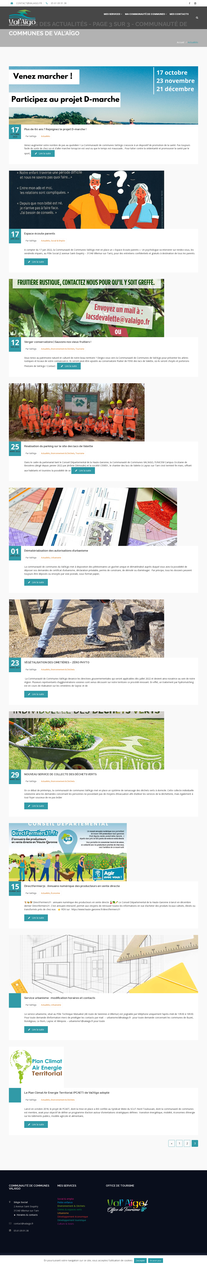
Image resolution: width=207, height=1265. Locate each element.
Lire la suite (44, 153)
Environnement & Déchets (63, 348)
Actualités (193, 42)
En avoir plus (155, 1260)
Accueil (180, 42)
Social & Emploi (58, 240)
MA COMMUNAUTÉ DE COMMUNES (145, 14)
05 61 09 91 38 (58, 3)
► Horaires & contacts (26, 1214)
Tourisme (80, 348)
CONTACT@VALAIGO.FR (29, 3)
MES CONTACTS (179, 14)
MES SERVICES (112, 14)
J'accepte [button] (140, 1260)
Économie (55, 893)
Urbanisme (56, 557)
